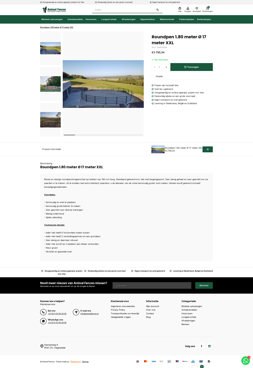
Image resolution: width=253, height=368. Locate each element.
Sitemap (85, 362)
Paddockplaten (186, 19)
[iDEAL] (137, 361)
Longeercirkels (109, 19)
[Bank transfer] (161, 361)
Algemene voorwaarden (123, 306)
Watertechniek (167, 19)
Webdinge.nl (75, 362)
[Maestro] (177, 361)
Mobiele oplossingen (52, 19)
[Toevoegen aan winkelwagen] (208, 149)
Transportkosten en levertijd (125, 313)
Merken (185, 324)
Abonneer (204, 285)
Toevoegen (193, 67)
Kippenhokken (147, 19)
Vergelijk (159, 76)
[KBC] (193, 361)
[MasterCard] (145, 361)
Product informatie (51, 149)
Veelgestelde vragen (121, 317)
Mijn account (152, 306)
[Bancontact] (169, 361)
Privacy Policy (118, 309)
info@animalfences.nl (90, 314)
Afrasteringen (128, 19)
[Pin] (201, 361)
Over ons (150, 309)
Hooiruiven (91, 19)
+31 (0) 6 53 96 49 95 (57, 314)
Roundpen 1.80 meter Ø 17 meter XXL (56, 27)
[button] (50, 134)
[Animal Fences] (56, 9)
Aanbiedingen (204, 19)
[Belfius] (185, 361)
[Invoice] (209, 361)
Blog (148, 317)
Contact (150, 313)
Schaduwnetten (75, 19)
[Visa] (153, 361)
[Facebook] (201, 346)
